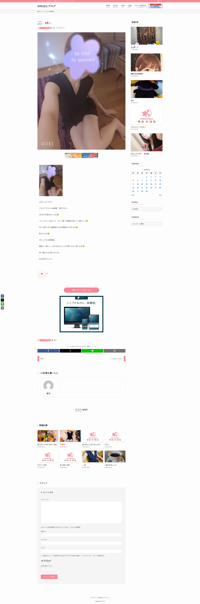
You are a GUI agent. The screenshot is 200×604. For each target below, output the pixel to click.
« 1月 (132, 195)
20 (138, 187)
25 (160, 187)
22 (147, 187)
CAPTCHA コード (46, 566)
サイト (43, 548)
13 (138, 184)
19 (133, 187)
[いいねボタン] (41, 273)
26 (133, 191)
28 (142, 191)
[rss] (158, 1)
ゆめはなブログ (47, 6)
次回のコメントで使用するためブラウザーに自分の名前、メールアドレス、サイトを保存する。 (74, 555)
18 (160, 184)
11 (160, 180)
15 (147, 184)
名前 (43, 531)
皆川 (54, 28)
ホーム (94, 597)
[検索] (161, 1)
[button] (48, 351)
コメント (45, 499)
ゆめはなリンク (103, 597)
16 (151, 184)
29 (147, 191)
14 (142, 184)
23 (151, 187)
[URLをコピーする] (114, 351)
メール (44, 539)
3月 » (160, 195)
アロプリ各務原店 (44, 28)
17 (155, 184)
